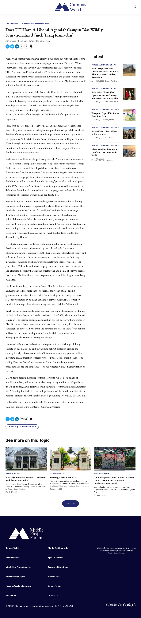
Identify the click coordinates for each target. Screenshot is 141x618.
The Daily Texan (43, 41)
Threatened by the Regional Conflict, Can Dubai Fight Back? (105, 152)
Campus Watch (12, 24)
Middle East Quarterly (58, 548)
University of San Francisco (22, 426)
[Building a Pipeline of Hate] (70, 458)
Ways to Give (53, 577)
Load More (70, 503)
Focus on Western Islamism (18, 586)
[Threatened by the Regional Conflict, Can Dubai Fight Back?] (129, 151)
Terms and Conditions (58, 567)
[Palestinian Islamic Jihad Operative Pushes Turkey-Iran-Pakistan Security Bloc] (129, 94)
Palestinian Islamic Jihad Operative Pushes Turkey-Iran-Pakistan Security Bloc (104, 95)
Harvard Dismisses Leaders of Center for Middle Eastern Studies (25, 479)
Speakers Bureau (55, 558)
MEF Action (11, 595)
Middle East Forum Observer (105, 110)
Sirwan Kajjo (109, 138)
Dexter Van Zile (111, 81)
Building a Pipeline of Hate (63, 477)
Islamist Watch (12, 558)
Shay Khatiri (109, 120)
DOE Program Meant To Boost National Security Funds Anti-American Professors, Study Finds (114, 480)
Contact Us (53, 595)
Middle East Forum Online (103, 65)
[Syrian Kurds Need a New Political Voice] (129, 133)
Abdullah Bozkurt (111, 102)
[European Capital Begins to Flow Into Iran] (129, 115)
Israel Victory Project (15, 577)
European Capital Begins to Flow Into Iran (105, 115)
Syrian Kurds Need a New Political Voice (104, 133)
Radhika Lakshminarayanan (102, 161)
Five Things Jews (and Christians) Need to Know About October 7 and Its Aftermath (104, 73)
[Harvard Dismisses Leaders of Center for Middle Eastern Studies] (26, 458)
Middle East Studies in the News (35, 24)
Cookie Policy (54, 586)
